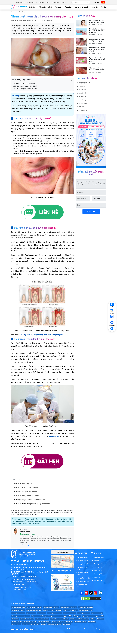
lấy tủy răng (33, 487)
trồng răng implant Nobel (83, 613)
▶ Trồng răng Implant (83, 83)
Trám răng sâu (98, 570)
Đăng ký (91, 211)
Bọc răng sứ (97, 560)
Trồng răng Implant (99, 557)
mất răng (93, 618)
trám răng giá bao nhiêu (65, 616)
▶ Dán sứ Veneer (82, 110)
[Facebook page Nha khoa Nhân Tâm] (82, 592)
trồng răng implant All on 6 (85, 610)
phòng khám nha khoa (30, 496)
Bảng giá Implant (83, 557)
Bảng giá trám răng (83, 581)
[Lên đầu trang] (112, 329)
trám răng (86, 618)
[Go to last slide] (54, 561)
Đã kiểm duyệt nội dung (28, 534)
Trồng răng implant (45, 7)
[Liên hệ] (42, 213)
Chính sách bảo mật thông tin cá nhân (95, 629)
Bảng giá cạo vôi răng (84, 578)
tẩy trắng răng (77, 616)
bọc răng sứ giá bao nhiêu (30, 621)
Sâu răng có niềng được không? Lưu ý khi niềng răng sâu (41, 335)
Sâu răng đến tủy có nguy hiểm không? (25, 86)
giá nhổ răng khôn (16, 624)
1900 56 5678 (20, 2)
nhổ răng (43, 624)
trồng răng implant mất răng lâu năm (20, 616)
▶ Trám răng (80, 107)
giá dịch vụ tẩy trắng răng (39, 504)
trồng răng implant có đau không (68, 607)
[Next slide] (70, 561)
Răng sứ (58, 7)
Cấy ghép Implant (41, 613)
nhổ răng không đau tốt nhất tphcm (31, 624)
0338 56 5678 (31, 2)
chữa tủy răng (15, 618)
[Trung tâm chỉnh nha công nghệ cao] (91, 141)
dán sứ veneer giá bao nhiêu (54, 624)
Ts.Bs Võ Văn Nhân (20, 20)
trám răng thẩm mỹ (63, 618)
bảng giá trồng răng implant (18, 607)
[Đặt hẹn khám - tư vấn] (42, 462)
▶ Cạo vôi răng (81, 100)
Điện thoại (112, 307)
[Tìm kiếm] (88, 2)
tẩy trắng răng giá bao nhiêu (96, 616)
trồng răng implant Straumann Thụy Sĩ (52, 610)
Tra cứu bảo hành (43, 2)
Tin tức (103, 7)
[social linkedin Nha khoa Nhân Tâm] (100, 592)
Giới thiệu (32, 7)
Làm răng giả (98, 567)
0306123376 (24, 565)
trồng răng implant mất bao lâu (34, 607)
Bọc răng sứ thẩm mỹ (100, 564)
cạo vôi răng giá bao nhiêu (42, 618)
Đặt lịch (112, 313)
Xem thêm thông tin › (25, 545)
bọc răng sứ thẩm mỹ (17, 621)
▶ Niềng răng (81, 86)
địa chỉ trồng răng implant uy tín (33, 610)
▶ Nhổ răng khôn (82, 103)
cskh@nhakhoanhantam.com (26, 579)
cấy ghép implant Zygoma (18, 610)
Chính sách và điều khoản (74, 629)
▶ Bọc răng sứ (81, 89)
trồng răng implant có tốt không (51, 607)
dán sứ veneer (66, 624)
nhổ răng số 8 (69, 621)
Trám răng (97, 577)
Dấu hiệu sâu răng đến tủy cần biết (24, 83)
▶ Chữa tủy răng (82, 96)
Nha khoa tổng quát (81, 7)
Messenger (112, 325)
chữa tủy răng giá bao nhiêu (27, 618)
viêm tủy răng (54, 618)
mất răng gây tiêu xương (27, 491)
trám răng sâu (27, 483)
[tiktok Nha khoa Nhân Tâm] (91, 592)
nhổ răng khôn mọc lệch (80, 621)
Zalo (112, 319)
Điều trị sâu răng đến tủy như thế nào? (25, 89)
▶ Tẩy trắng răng (82, 93)
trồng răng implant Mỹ (97, 613)
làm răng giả (100, 618)
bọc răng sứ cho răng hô (58, 621)
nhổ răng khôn (91, 621)
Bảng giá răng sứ (83, 560)
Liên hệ (63, 2)
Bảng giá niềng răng (83, 564)
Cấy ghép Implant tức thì (37, 616)
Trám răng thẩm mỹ (99, 574)
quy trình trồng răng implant (51, 616)
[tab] (62, 566)
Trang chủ (14, 12)
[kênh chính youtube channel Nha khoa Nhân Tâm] (86, 592)
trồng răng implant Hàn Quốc (70, 610)
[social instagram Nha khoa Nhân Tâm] (96, 592)
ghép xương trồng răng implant (85, 607)
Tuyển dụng (55, 2)
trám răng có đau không (76, 618)
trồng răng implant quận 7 (69, 613)
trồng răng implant (30, 613)
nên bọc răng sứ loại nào (44, 621)
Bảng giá (95, 7)
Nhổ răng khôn (98, 580)
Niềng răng (68, 7)
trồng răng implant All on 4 (18, 613)
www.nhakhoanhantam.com (27, 582)
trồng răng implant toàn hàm (54, 613)
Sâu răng (22, 12)
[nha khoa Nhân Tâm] (19, 7)
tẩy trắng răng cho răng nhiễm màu (31, 500)
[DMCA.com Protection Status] (91, 598)
